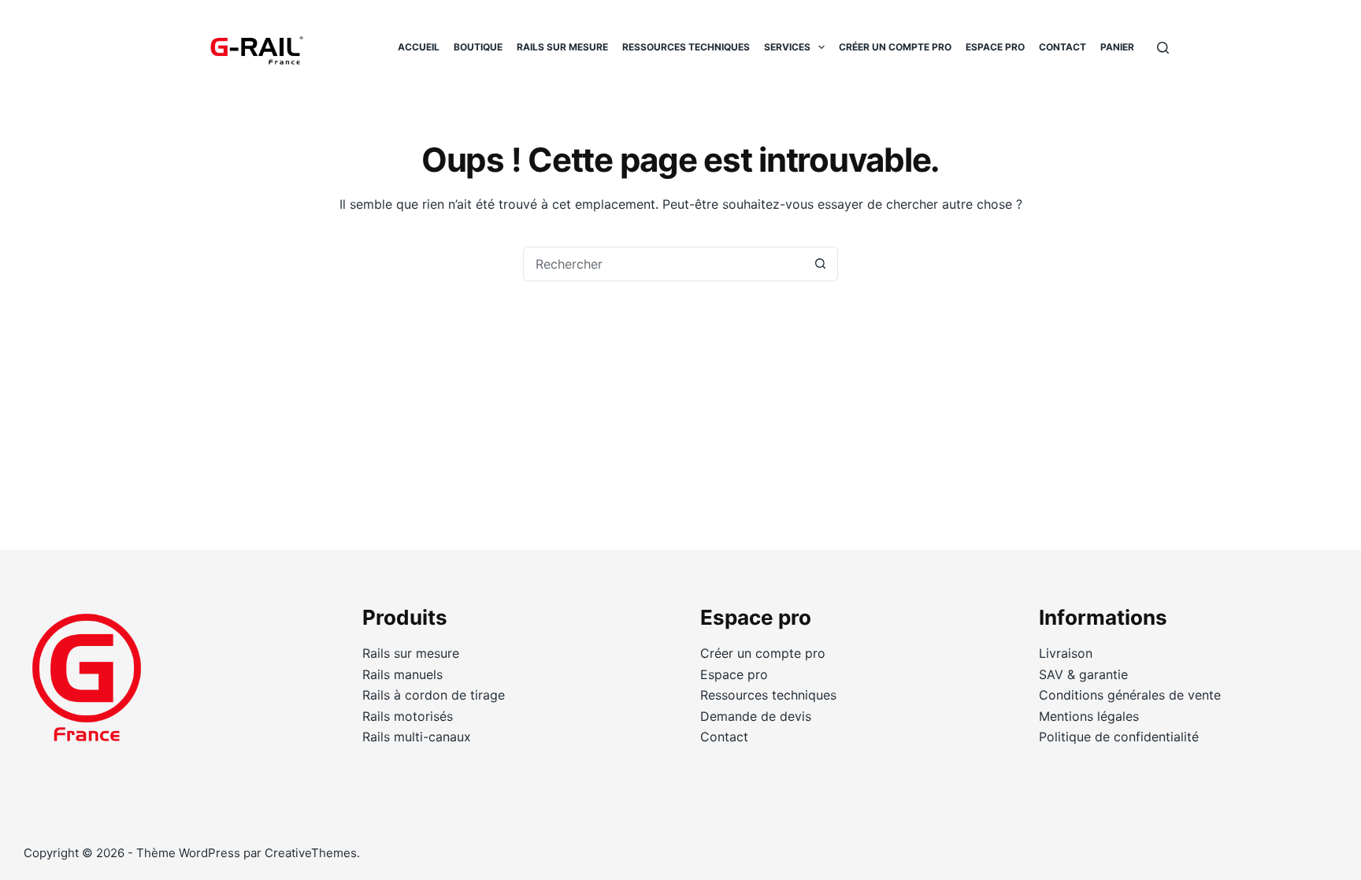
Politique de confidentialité (1119, 736)
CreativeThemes (311, 852)
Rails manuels (402, 674)
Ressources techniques (686, 47)
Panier (1117, 47)
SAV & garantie (1083, 674)
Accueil (418, 47)
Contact (1062, 47)
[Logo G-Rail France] (255, 47)
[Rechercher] (1163, 48)
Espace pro (995, 47)
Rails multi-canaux (416, 736)
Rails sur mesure (562, 47)
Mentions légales (1089, 716)
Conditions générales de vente (1130, 695)
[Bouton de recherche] (820, 264)
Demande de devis (755, 716)
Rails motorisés (407, 716)
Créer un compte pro (895, 47)
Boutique (478, 47)
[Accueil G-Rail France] (87, 686)
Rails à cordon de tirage (433, 695)
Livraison (1065, 653)
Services (787, 47)
